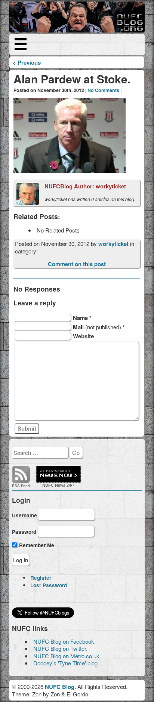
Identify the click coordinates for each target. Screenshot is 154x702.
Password (24, 531)
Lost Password (48, 585)
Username (24, 515)
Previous (27, 62)
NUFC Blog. (60, 687)
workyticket (114, 244)
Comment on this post (77, 264)
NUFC (48, 485)
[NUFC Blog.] (77, 17)
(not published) (99, 327)
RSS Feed (21, 486)
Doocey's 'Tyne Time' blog (65, 663)
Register (40, 577)
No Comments (103, 90)
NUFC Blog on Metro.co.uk (66, 656)
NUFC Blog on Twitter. (60, 648)
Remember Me (36, 545)
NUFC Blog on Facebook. (64, 641)
